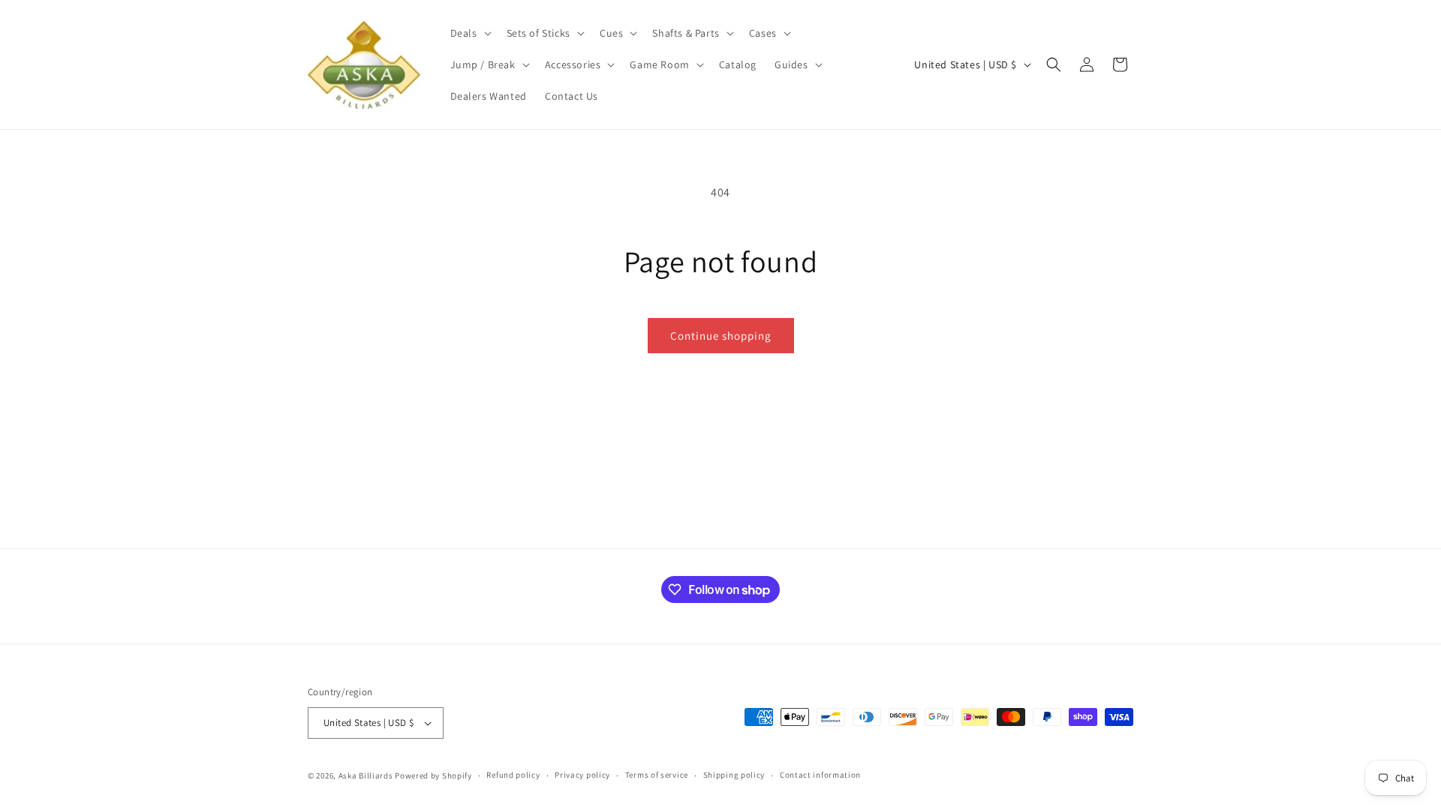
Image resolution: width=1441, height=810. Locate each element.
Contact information (820, 775)
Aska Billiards (365, 775)
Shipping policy (734, 775)
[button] (469, 33)
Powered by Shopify (433, 775)
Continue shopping (721, 335)
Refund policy (513, 775)
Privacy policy (582, 775)
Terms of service (656, 775)
